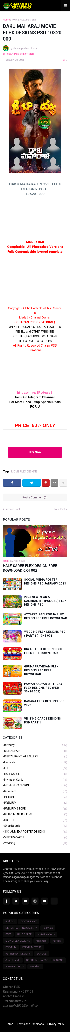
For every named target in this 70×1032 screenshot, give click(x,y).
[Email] (54, 483)
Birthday (35, 744)
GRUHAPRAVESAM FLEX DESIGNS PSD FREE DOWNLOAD (41, 670)
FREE (35, 768)
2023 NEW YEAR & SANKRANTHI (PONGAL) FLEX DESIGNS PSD (45, 600)
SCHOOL (35, 820)
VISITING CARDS (35, 837)
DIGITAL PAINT (35, 750)
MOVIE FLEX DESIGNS (24, 19)
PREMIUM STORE (35, 808)
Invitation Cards (35, 779)
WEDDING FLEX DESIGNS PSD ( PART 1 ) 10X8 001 (45, 633)
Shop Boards (35, 825)
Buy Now (35, 452)
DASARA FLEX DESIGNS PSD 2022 (44, 703)
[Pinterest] (46, 483)
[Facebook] (12, 483)
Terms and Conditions (30, 1024)
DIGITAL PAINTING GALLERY (35, 756)
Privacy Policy (55, 1024)
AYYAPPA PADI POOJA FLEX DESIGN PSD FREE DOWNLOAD (45, 616)
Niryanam (35, 791)
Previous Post (12, 509)
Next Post (59, 509)
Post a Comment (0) (35, 497)
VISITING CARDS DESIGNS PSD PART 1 (42, 720)
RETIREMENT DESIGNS (35, 814)
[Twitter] (31, 483)
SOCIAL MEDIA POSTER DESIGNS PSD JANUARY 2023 (45, 581)
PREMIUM (35, 802)
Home (6, 19)
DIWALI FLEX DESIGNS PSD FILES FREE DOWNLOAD (43, 651)
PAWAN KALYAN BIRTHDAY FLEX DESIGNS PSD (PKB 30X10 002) (43, 687)
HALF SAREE (35, 773)
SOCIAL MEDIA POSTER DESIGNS (35, 831)
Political (35, 796)
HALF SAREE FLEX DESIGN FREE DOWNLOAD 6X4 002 (30, 568)
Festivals (35, 762)
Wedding (35, 843)
